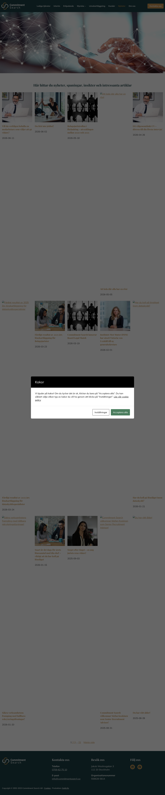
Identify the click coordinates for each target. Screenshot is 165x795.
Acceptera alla (120, 412)
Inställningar (101, 412)
